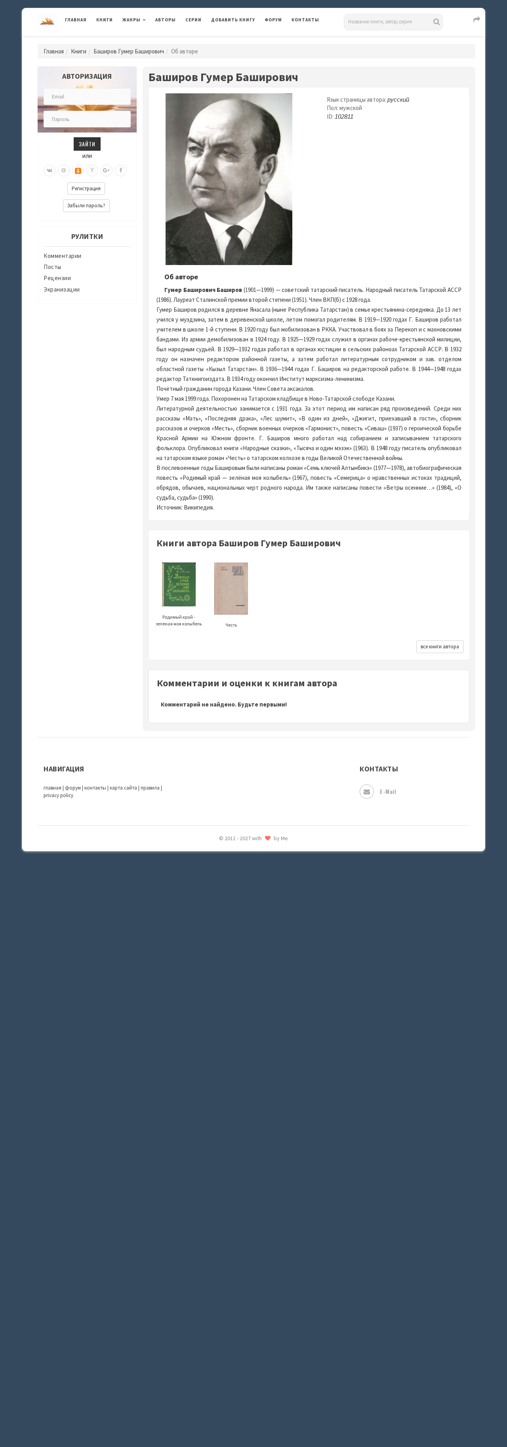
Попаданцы (228, 1031)
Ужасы (220, 1278)
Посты (52, 267)
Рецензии (57, 278)
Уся (216, 1296)
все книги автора (440, 646)
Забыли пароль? (86, 205)
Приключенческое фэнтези (249, 1084)
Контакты (305, 20)
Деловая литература (239, 40)
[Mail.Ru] (64, 170)
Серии (193, 20)
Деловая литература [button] (150, 40)
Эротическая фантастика (247, 1384)
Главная (76, 20)
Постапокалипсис (237, 1066)
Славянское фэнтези (240, 1154)
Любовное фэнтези (238, 872)
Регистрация (86, 188)
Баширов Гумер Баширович (128, 51)
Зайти (87, 144)
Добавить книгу (233, 20)
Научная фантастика (240, 978)
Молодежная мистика (242, 960)
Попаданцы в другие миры (248, 1048)
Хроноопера (228, 1331)
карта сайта (123, 787)
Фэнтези (223, 1314)
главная (52, 787)
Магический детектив (242, 907)
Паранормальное (234, 1013)
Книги (104, 20)
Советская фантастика (243, 1172)
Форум (273, 20)
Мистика (224, 925)
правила (150, 787)
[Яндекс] (92, 170)
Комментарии (63, 255)
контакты (95, 787)
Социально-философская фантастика (264, 1207)
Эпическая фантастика (243, 1349)
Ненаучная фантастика (243, 995)
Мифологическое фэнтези (248, 942)
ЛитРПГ (222, 854)
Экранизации (62, 289)
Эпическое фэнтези (239, 1367)
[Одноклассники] (78, 170)
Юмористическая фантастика (253, 1420)
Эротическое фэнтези (242, 1402)
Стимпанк (225, 1225)
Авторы (165, 20)
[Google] (106, 170)
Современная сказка (239, 1190)
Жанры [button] (131, 20)
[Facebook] (121, 170)
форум (73, 787)
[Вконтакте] (49, 170)
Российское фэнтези (240, 1119)
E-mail (388, 791)
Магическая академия (242, 889)
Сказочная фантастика (243, 1137)
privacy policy (58, 795)
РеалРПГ (223, 1101)
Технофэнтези (232, 1261)
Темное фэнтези (234, 1243)
